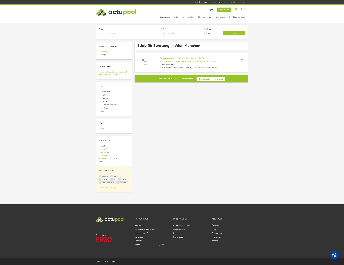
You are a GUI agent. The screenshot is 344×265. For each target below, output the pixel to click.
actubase (217, 2)
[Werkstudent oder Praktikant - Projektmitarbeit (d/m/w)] (145, 62)
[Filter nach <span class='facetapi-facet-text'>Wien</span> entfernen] (112, 176)
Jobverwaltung (179, 229)
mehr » (101, 162)
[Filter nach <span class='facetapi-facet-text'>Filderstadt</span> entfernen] (117, 183)
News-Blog (139, 237)
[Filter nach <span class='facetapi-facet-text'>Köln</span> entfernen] (111, 179)
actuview (198, 2)
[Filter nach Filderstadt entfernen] (102, 101)
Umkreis (207, 29)
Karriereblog (220, 17)
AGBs (214, 229)
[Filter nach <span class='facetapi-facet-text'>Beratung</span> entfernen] (100, 176)
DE (236, 9)
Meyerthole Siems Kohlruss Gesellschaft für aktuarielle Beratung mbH (193, 61)
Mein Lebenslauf (204, 17)
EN (240, 9)
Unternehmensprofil (181, 225)
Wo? (162, 29)
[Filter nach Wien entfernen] (100, 111)
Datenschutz (217, 233)
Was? (101, 29)
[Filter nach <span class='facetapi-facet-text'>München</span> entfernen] (100, 179)
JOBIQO (113, 262)
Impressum (216, 237)
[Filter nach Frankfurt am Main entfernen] (102, 105)
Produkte (177, 233)
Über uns (215, 225)
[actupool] (116, 12)
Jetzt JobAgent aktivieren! (212, 79)
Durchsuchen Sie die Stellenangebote (149, 244)
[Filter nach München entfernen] (102, 108)
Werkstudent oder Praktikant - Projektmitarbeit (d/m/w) (182, 58)
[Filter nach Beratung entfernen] (100, 146)
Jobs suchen (165, 17)
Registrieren (224, 9)
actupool (207, 2)
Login (210, 9)
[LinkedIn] (97, 227)
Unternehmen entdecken (184, 17)
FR (245, 9)
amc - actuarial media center (234, 2)
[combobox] (128, 33)
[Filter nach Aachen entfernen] (102, 98)
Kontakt (215, 240)
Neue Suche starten (109, 188)
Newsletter (139, 240)
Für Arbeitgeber (239, 17)
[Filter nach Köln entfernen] (102, 95)
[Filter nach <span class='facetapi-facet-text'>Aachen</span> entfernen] (120, 179)
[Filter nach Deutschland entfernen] (100, 92)
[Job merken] (242, 58)
